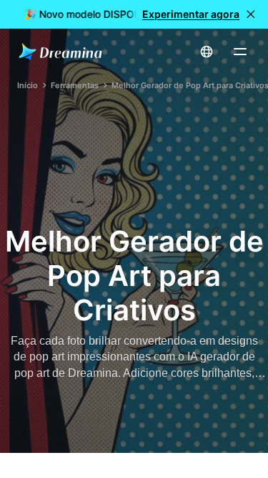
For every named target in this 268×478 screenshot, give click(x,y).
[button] (251, 14)
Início (27, 85)
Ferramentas (75, 85)
